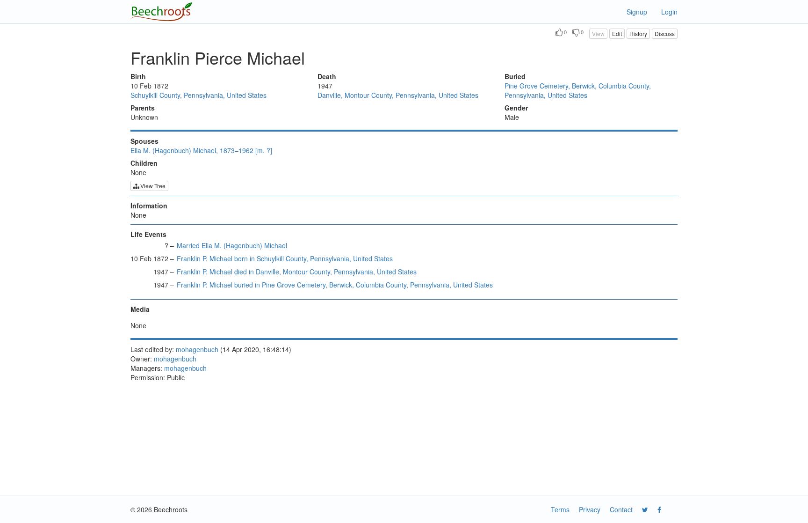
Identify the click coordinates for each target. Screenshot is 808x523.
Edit (617, 33)
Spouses (144, 141)
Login (669, 11)
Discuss (665, 33)
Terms (560, 509)
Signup (637, 11)
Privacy (589, 509)
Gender (516, 107)
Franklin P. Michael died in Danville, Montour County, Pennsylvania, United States (297, 271)
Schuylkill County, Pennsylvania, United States (198, 95)
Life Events (148, 234)
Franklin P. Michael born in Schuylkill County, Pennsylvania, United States (285, 258)
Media (140, 309)
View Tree (152, 186)
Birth (138, 76)
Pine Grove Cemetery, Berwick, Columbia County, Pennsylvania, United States (578, 90)
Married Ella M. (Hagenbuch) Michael (232, 245)
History (638, 33)
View (598, 33)
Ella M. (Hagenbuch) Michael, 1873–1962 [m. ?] (201, 150)
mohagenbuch (197, 349)
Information (148, 205)
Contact (621, 509)
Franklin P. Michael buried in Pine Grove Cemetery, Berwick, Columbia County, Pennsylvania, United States (335, 284)
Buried (515, 76)
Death (326, 76)
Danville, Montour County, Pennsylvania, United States (397, 95)
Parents (142, 107)
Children (144, 163)
